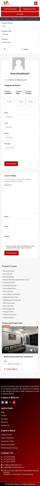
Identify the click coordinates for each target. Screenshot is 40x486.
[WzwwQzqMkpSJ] (20, 63)
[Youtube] (6, 402)
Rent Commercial (9, 303)
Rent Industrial (8, 306)
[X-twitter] (10, 402)
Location (4, 39)
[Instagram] (14, 402)
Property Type (6, 31)
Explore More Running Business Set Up (16, 280)
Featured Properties (10, 285)
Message (7, 144)
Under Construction (10, 315)
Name (6, 113)
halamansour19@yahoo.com (18, 80)
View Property (20, 348)
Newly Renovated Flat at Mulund (18, 357)
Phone (6, 133)
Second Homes (8, 312)
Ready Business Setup (10, 297)
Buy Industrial (7, 274)
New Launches (8, 291)
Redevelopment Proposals (12, 300)
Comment (8, 185)
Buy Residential (8, 277)
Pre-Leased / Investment (11, 294)
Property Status (7, 23)
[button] (35, 3)
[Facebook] (2, 402)
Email (6, 123)
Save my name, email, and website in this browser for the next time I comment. (20, 247)
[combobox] (20, 26)
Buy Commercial (8, 271)
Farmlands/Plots (9, 283)
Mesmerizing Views (9, 288)
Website (7, 236)
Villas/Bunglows (8, 317)
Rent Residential (8, 309)
